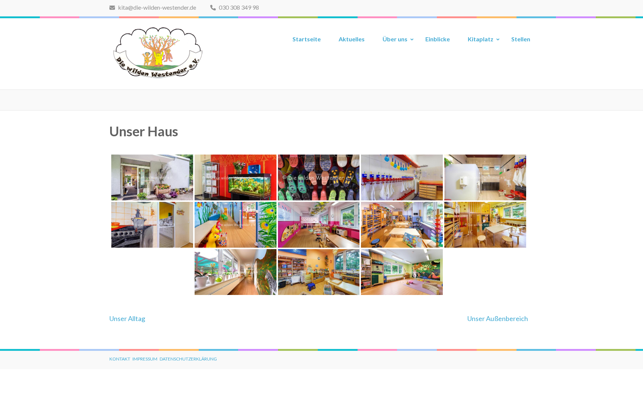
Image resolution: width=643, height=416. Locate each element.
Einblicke (437, 38)
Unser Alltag (127, 318)
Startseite (306, 38)
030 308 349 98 (238, 7)
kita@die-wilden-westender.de (156, 7)
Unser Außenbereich (497, 318)
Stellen (520, 38)
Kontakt (119, 359)
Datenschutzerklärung (188, 359)
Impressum (144, 359)
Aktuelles (352, 38)
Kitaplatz (480, 38)
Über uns (395, 38)
